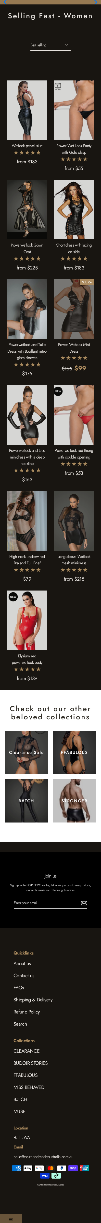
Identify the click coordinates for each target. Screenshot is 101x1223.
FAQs (18, 987)
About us (22, 963)
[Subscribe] (83, 903)
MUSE (19, 1111)
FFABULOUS (25, 1075)
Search (20, 1024)
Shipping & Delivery (32, 999)
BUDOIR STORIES (30, 1063)
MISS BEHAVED (28, 1087)
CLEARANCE (26, 1051)
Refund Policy (26, 1011)
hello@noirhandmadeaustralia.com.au (43, 1157)
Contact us (23, 975)
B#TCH (20, 1099)
